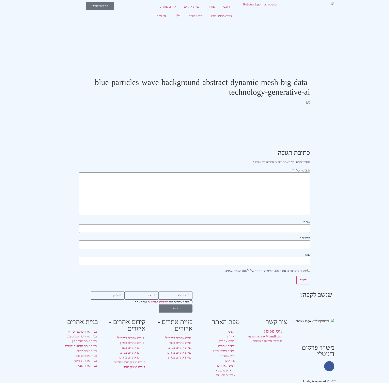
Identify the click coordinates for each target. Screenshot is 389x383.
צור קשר (162, 16)
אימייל (305, 238)
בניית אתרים (192, 6)
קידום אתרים (167, 6)
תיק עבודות (195, 16)
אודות (211, 6)
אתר (307, 254)
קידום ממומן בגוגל (221, 16)
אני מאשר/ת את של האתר (162, 302)
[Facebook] (329, 366)
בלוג (177, 16)
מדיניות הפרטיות (158, 302)
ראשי (226, 6)
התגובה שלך (301, 170)
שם (306, 222)
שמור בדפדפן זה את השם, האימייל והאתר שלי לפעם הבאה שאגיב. (265, 270)
